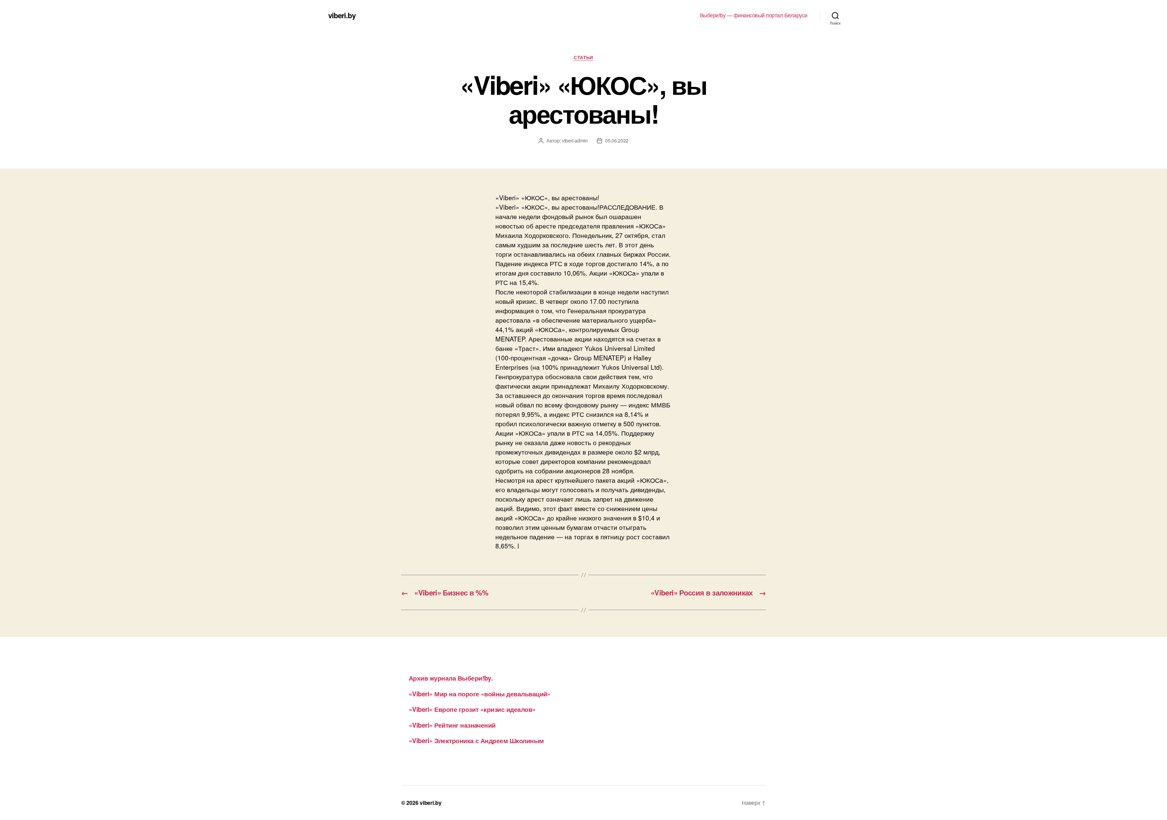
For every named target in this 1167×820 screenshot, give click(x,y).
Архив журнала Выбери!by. (451, 677)
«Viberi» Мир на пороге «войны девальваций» (480, 693)
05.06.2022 (616, 140)
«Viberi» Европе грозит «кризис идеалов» (472, 709)
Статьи (583, 58)
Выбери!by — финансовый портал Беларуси (753, 15)
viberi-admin (575, 140)
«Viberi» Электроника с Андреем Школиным (476, 740)
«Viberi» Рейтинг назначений (452, 724)
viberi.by (342, 15)
